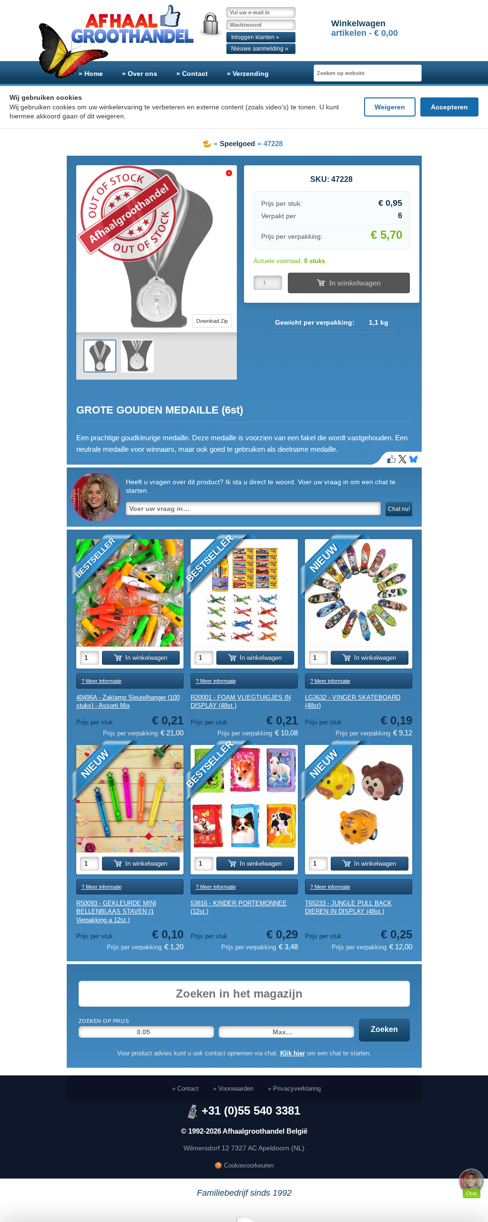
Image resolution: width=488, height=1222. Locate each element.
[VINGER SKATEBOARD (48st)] (358, 593)
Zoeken (384, 1029)
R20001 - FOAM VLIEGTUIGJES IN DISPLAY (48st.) (241, 702)
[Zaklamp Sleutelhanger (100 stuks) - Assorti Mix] (129, 593)
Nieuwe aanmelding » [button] (259, 48)
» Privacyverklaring (294, 1088)
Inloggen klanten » (255, 37)
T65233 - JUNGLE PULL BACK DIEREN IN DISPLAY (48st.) (348, 907)
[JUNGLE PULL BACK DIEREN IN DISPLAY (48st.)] (358, 798)
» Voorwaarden (233, 1088)
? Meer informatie (101, 681)
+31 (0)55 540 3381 (251, 1110)
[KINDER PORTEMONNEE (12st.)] (244, 798)
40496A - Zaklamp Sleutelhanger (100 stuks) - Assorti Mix (128, 702)
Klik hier (292, 1053)
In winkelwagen (355, 283)
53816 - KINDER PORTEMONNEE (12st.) (239, 907)
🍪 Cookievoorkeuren (244, 1165)
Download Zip (212, 321)
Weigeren (390, 107)
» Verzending (248, 73)
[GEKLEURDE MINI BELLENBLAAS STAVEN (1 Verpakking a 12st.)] (129, 798)
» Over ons (139, 73)
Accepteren (449, 107)
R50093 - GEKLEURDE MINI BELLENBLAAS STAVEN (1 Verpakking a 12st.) (116, 912)
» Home (91, 73)
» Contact (192, 73)
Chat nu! (399, 509)
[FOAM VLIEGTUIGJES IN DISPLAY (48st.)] (244, 593)
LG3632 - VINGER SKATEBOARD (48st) (352, 702)
